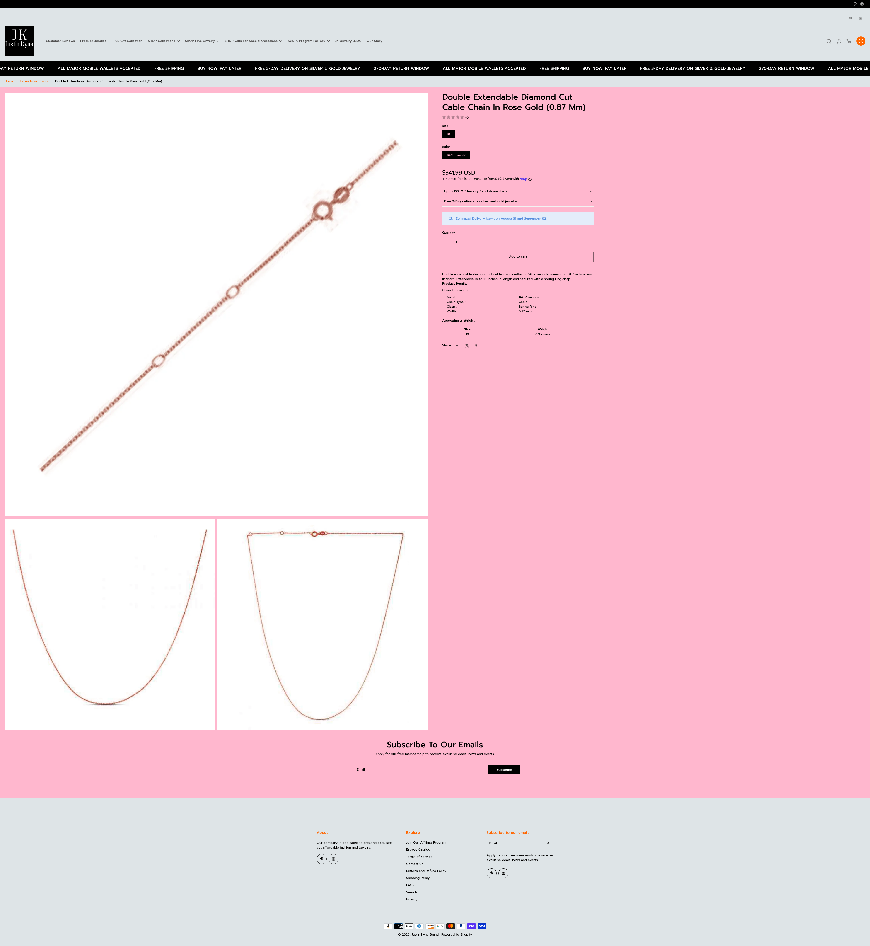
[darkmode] (860, 41)
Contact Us (414, 864)
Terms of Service (419, 857)
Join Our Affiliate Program (426, 842)
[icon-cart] (849, 41)
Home (9, 81)
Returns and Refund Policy (426, 871)
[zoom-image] (216, 304)
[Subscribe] (548, 843)
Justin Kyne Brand (425, 934)
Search (411, 892)
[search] (829, 41)
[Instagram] (862, 4)
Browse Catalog (418, 849)
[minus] (447, 242)
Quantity (448, 232)
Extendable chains (34, 81)
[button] (518, 257)
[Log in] (839, 41)
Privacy (411, 899)
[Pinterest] (855, 4)
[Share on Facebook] (457, 346)
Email (361, 770)
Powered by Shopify (456, 934)
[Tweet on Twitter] (467, 346)
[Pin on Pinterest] (477, 346)
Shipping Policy (418, 878)
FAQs (410, 885)
